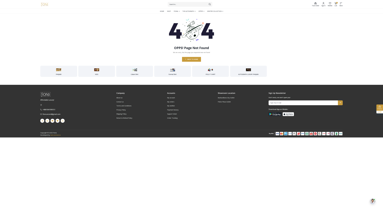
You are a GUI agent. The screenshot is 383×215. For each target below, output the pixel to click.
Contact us (120, 102)
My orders (170, 102)
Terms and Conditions (123, 106)
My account (171, 98)
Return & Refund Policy (124, 118)
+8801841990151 (49, 109)
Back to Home (192, 59)
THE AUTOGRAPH (188, 11)
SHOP (169, 11)
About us (119, 98)
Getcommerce (55, 135)
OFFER (200, 11)
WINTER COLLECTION (214, 11)
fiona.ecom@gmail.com (51, 114)
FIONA (176, 11)
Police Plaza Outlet (224, 102)
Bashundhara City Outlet (226, 98)
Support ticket (172, 114)
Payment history (173, 110)
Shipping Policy (121, 114)
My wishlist (171, 106)
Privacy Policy (121, 110)
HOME (162, 11)
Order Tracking (172, 118)
